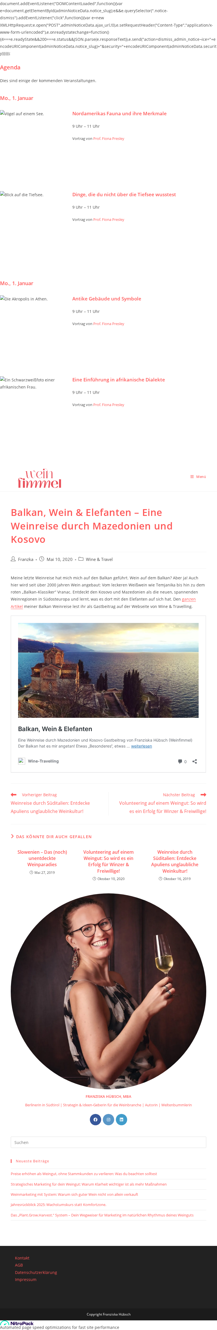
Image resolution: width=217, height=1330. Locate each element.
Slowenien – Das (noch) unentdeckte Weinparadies (42, 858)
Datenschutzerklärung (36, 1272)
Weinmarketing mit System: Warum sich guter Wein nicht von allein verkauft (74, 1194)
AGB (19, 1265)
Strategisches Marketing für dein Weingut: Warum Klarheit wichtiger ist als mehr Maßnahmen (89, 1184)
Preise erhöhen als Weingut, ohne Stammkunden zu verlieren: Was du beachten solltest (84, 1173)
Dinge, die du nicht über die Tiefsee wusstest (124, 194)
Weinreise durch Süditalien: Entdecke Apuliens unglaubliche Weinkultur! (174, 861)
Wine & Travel (99, 559)
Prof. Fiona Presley (108, 138)
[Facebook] (95, 1119)
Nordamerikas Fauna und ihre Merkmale (119, 113)
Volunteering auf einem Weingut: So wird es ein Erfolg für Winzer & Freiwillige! (108, 861)
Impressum (25, 1279)
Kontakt (22, 1258)
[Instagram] (108, 1119)
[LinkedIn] (121, 1119)
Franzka (25, 559)
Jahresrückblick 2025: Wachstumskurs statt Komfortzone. (58, 1204)
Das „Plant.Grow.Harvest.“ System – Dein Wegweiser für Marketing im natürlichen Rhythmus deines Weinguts (102, 1215)
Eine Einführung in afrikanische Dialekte (118, 379)
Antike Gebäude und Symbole (106, 298)
